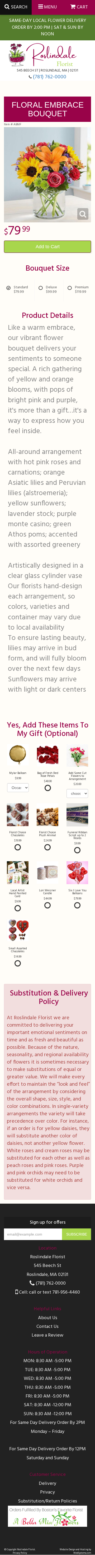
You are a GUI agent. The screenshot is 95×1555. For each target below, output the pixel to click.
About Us (47, 1318)
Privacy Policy (20, 1553)
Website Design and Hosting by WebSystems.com (75, 1551)
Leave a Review (47, 1335)
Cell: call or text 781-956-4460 (49, 1292)
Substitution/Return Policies (47, 1501)
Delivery (47, 1483)
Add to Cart (48, 246)
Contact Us (47, 1327)
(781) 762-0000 (49, 77)
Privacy (47, 1492)
